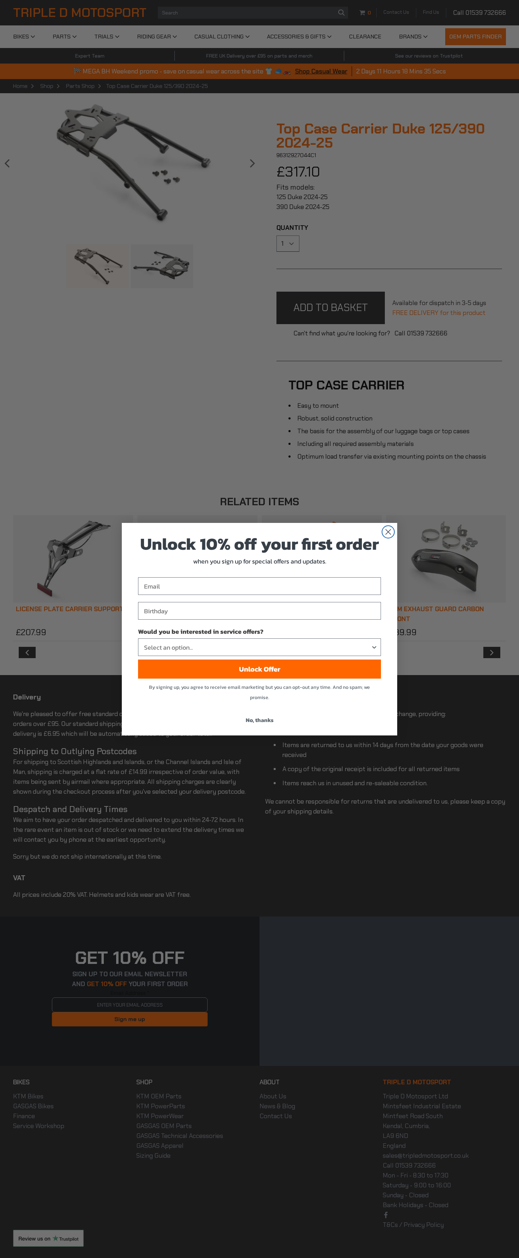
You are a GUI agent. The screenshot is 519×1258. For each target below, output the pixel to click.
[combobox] (257, 647)
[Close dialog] (388, 532)
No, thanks (260, 720)
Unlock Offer (259, 669)
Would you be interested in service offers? (200, 631)
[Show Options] (374, 647)
